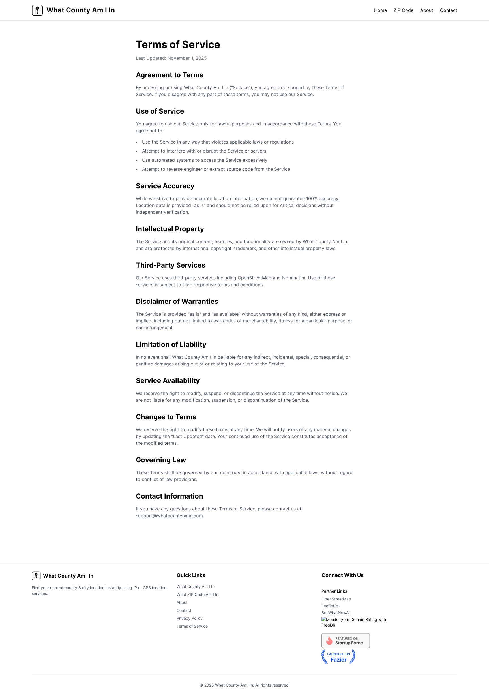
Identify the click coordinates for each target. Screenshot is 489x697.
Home (380, 10)
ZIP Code (403, 10)
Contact (448, 10)
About (426, 10)
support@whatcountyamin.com (169, 515)
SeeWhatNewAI (335, 612)
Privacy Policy (190, 618)
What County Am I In (196, 586)
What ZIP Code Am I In (197, 594)
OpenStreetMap (336, 598)
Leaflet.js (329, 605)
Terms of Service (192, 626)
